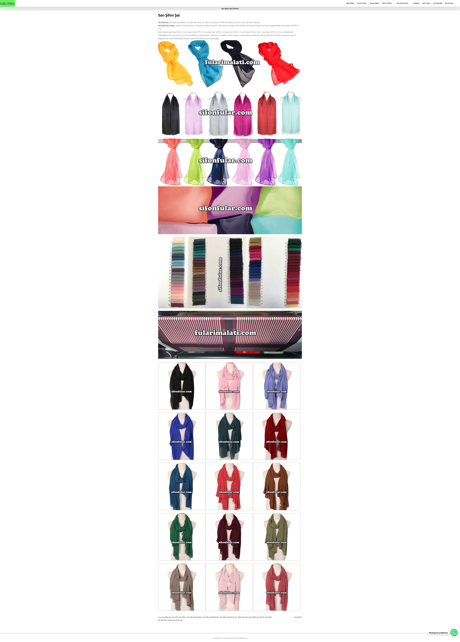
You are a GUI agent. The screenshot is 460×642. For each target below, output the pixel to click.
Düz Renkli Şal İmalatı (166, 26)
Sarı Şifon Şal (169, 15)
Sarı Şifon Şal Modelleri (210, 617)
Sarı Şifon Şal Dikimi (179, 617)
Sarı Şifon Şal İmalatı (194, 617)
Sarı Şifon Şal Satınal (227, 617)
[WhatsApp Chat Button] (454, 632)
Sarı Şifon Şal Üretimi (257, 617)
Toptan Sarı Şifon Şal (175, 620)
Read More (298, 617)
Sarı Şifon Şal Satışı (242, 617)
